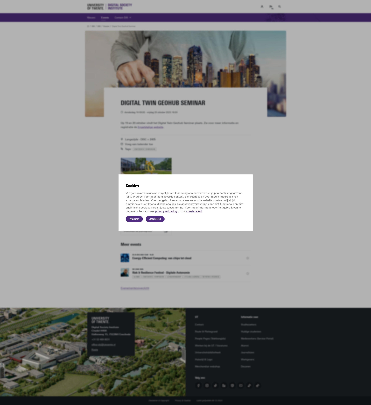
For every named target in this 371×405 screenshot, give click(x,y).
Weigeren (134, 218)
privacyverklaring (166, 211)
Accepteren (155, 218)
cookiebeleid (194, 211)
